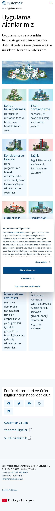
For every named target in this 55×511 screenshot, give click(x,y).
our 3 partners (17, 232)
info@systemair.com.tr (12, 478)
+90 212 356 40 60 (19, 472)
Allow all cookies (27, 270)
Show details (41, 262)
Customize (26, 278)
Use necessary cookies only (27, 286)
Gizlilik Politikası (9, 490)
